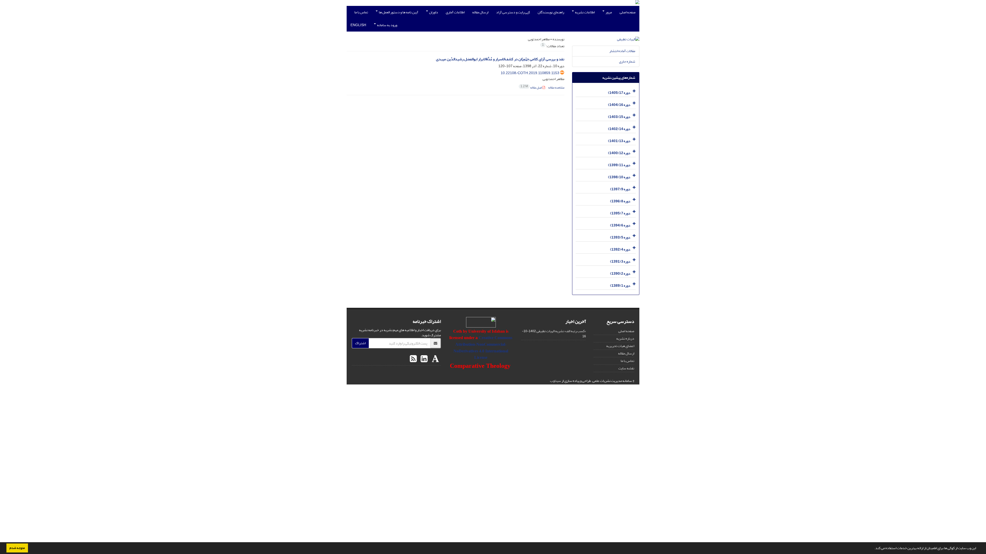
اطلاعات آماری (455, 12)
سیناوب (555, 380)
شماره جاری (627, 61)
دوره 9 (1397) (620, 189)
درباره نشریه (625, 338)
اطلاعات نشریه (584, 12)
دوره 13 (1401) (619, 140)
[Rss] (413, 359)
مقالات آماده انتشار (622, 50)
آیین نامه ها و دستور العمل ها (398, 12)
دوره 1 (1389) (620, 285)
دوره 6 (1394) (620, 225)
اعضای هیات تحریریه (620, 345)
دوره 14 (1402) (619, 128)
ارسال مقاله (480, 12)
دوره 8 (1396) (620, 201)
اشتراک (360, 343)
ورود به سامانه (386, 25)
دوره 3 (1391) (620, 261)
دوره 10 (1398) (619, 177)
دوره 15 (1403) (619, 116)
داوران (433, 12)
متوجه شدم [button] (17, 548)
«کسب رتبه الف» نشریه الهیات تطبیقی (561, 331)
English (358, 25)
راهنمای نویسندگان (551, 12)
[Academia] (435, 359)
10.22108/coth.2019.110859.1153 (530, 73)
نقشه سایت (626, 368)
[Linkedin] (423, 359)
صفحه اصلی (628, 12)
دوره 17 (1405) (619, 92)
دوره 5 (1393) (620, 237)
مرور (608, 12)
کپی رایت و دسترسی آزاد (513, 12)
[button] (873, 548)
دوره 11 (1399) (619, 165)
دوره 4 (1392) (620, 249)
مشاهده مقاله (556, 88)
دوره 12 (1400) (619, 153)
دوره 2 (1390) (620, 273)
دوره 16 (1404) (619, 104)
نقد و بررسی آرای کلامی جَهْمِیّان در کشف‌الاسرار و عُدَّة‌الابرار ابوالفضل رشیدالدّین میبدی (500, 59)
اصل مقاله (531, 88)
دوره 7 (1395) (620, 213)
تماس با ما (361, 12)
